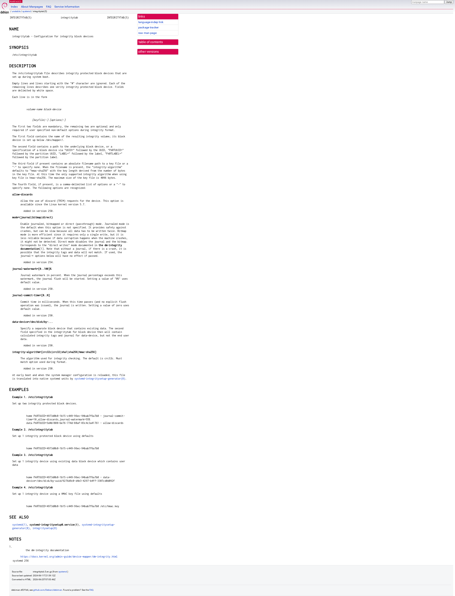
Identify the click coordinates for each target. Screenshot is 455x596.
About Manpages (32, 6)
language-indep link (150, 22)
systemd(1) (19, 524)
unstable (16, 11)
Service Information (66, 6)
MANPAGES (16, 1)
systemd (26, 11)
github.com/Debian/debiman (47, 590)
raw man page (147, 33)
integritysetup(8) (45, 528)
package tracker (148, 27)
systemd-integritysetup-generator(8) (99, 378)
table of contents (151, 42)
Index (14, 6)
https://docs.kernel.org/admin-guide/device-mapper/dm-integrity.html (68, 556)
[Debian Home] (4, 7)
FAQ (48, 6)
